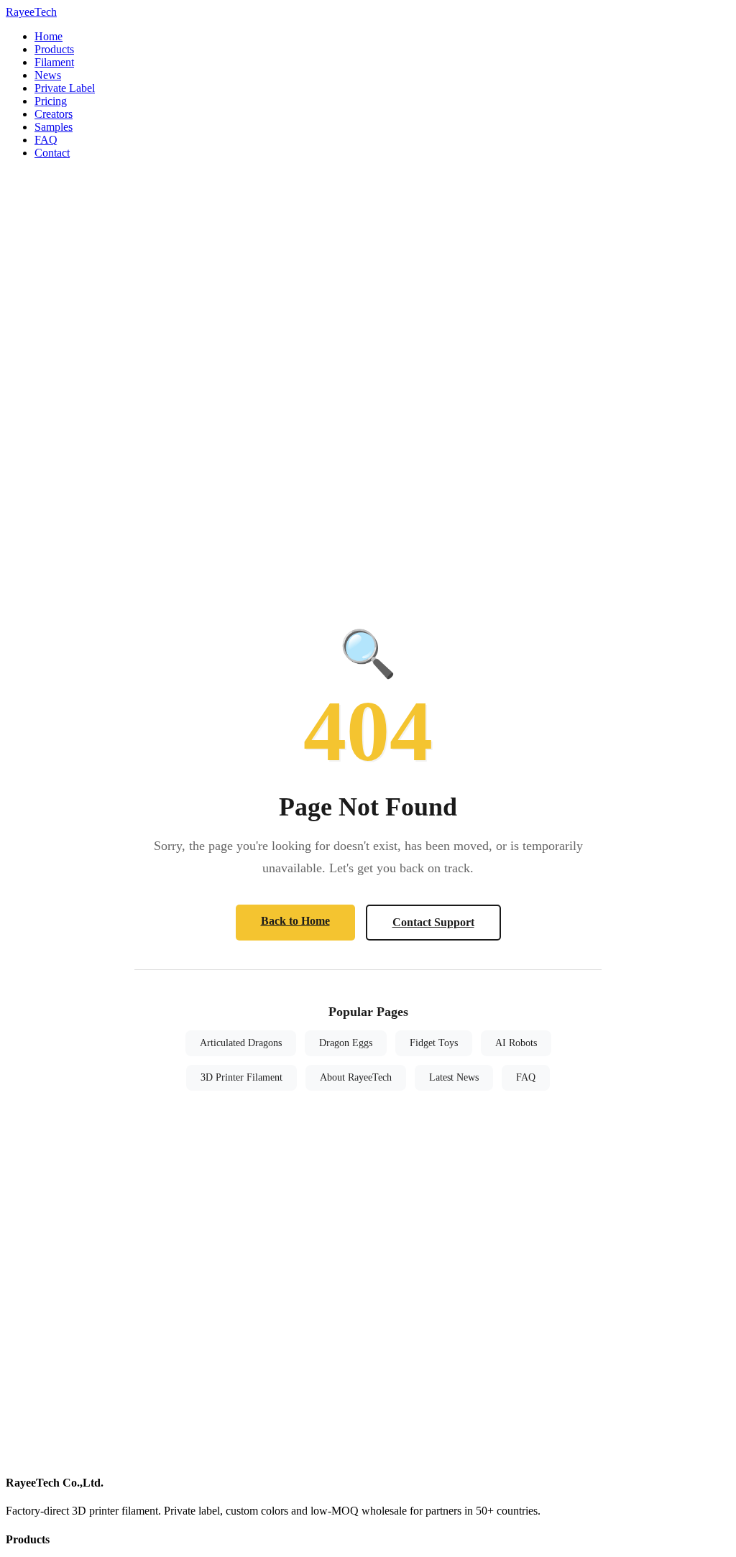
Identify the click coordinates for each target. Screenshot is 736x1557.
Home (48, 36)
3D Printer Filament (241, 1077)
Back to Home (295, 921)
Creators (53, 114)
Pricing (50, 101)
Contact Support (433, 922)
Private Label (64, 88)
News (47, 75)
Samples (53, 127)
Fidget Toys (434, 1043)
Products (54, 49)
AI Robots (516, 1043)
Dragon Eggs (345, 1043)
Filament (54, 62)
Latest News (454, 1077)
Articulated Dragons (241, 1043)
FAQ (46, 140)
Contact (52, 153)
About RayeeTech (356, 1077)
